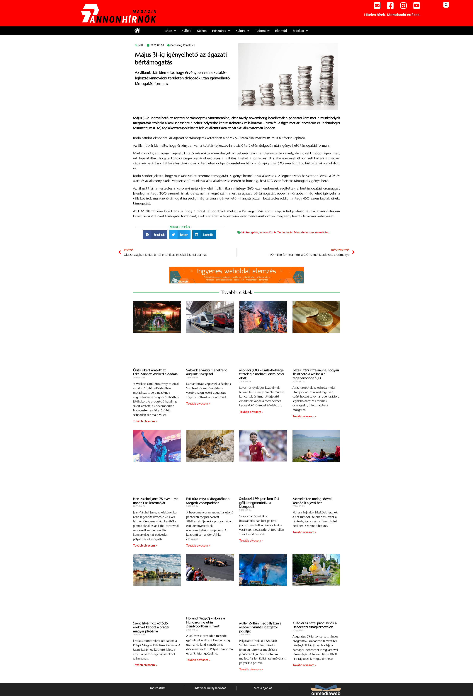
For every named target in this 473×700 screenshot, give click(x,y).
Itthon (168, 31)
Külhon (202, 31)
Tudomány (262, 31)
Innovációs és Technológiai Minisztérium (284, 232)
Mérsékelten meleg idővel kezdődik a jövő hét (311, 501)
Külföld (186, 31)
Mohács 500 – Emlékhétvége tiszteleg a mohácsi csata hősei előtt (261, 374)
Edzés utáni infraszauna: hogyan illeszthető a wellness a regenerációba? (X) (315, 374)
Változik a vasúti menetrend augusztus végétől (206, 372)
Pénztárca (219, 31)
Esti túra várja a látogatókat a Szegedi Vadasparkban (207, 501)
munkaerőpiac (320, 232)
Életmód (281, 31)
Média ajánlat (263, 688)
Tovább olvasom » (145, 421)
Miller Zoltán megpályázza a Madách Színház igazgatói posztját (260, 627)
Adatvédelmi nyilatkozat (210, 688)
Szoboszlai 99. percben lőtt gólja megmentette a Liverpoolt (259, 502)
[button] (446, 5)
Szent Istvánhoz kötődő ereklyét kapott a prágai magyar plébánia (151, 627)
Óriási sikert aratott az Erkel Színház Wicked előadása (155, 372)
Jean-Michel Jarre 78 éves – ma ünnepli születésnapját (155, 501)
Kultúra (241, 31)
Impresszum (157, 688)
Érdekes (298, 31)
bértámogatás (249, 232)
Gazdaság (176, 45)
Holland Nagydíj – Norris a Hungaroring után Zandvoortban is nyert (205, 622)
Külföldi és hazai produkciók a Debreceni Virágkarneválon (314, 625)
